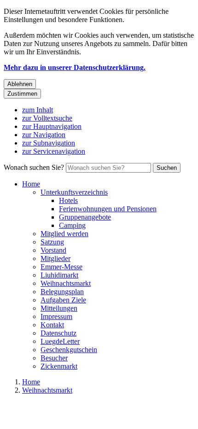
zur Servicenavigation (53, 151)
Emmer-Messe (61, 267)
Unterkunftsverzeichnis (74, 192)
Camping (72, 225)
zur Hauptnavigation (52, 126)
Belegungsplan (62, 292)
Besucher (54, 358)
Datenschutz (58, 333)
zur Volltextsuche (47, 118)
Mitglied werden (64, 234)
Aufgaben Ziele (63, 300)
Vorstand (53, 250)
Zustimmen (22, 93)
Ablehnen (19, 84)
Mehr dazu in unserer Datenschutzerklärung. (75, 67)
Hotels (68, 200)
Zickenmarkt (59, 366)
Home (31, 184)
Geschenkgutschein (69, 350)
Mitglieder (55, 258)
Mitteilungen (59, 308)
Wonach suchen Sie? (34, 167)
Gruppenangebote (85, 217)
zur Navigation (43, 135)
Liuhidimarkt (59, 275)
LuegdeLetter (60, 341)
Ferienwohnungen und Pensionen (108, 209)
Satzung (52, 242)
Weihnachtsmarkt (66, 283)
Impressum (56, 316)
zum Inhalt (37, 110)
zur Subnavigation (48, 143)
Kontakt (52, 325)
